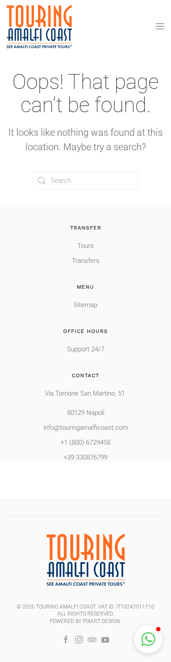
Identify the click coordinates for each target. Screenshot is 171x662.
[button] (160, 26)
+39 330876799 (85, 457)
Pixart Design (101, 621)
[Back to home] (39, 26)
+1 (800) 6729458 (85, 442)
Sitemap (85, 305)
